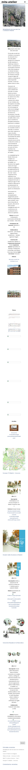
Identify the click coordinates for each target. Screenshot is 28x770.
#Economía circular (15, 514)
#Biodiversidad (11, 511)
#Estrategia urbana (14, 600)
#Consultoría (15, 599)
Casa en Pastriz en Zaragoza (10, 753)
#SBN (12, 730)
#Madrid (13, 436)
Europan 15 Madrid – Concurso (11, 473)
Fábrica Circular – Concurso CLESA (11, 756)
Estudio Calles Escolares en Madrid (12, 555)
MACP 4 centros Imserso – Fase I (11, 758)
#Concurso (16, 513)
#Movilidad (14, 602)
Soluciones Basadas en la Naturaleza (13, 643)
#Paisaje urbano (16, 520)
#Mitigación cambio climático (13, 724)
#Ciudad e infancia (14, 597)
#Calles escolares (12, 595)
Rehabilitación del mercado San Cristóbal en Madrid (11, 30)
